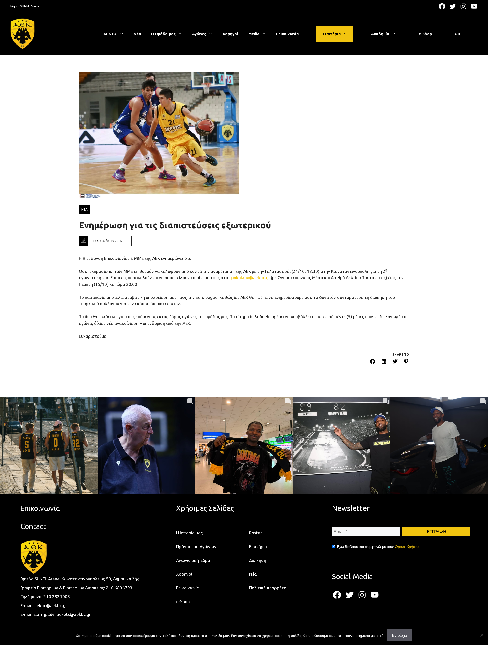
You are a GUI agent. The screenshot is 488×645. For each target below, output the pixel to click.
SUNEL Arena (29, 6)
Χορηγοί (230, 34)
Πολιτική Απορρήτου (269, 587)
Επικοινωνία (287, 34)
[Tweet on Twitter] (395, 362)
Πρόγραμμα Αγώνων (196, 546)
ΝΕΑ (84, 209)
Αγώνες (199, 34)
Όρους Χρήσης (407, 547)
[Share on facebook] (373, 362)
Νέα (137, 34)
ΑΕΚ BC (110, 34)
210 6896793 (119, 587)
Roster (255, 532)
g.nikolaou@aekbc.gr (249, 277)
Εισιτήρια (332, 34)
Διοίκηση (257, 560)
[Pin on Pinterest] (406, 362)
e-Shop (425, 34)
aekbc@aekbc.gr (50, 605)
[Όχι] (481, 635)
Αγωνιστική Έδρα (193, 560)
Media (254, 34)
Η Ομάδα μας (163, 34)
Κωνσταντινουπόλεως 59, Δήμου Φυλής (100, 578)
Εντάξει (399, 635)
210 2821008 (56, 596)
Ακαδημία (380, 34)
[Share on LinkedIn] (384, 362)
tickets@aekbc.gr (73, 614)
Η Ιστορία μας (189, 532)
